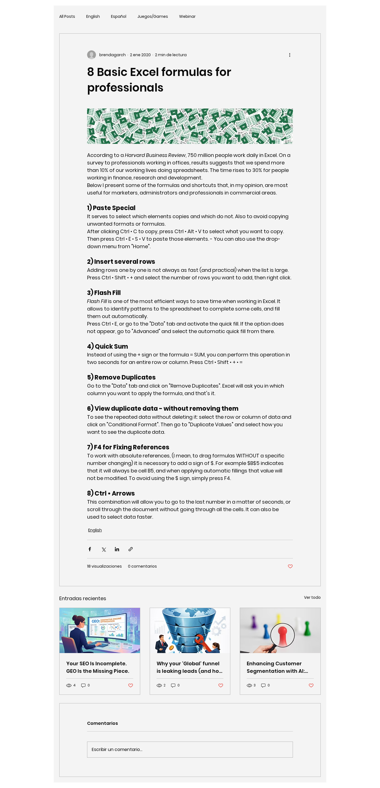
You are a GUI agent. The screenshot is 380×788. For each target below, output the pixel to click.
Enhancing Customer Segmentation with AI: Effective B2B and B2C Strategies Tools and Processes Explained (276, 667)
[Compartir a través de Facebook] (89, 549)
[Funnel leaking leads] (190, 630)
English (93, 16)
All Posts (67, 16)
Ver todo (312, 597)
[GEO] (100, 630)
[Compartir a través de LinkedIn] (117, 549)
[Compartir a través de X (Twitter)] (103, 549)
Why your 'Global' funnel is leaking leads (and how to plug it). (190, 667)
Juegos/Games (152, 16)
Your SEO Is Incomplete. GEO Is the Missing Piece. (97, 667)
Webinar (187, 16)
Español (118, 16)
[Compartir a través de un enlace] (130, 549)
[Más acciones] (289, 54)
